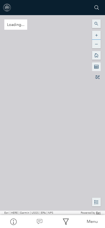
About (13, 221)
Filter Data (65, 221)
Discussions (39, 221)
